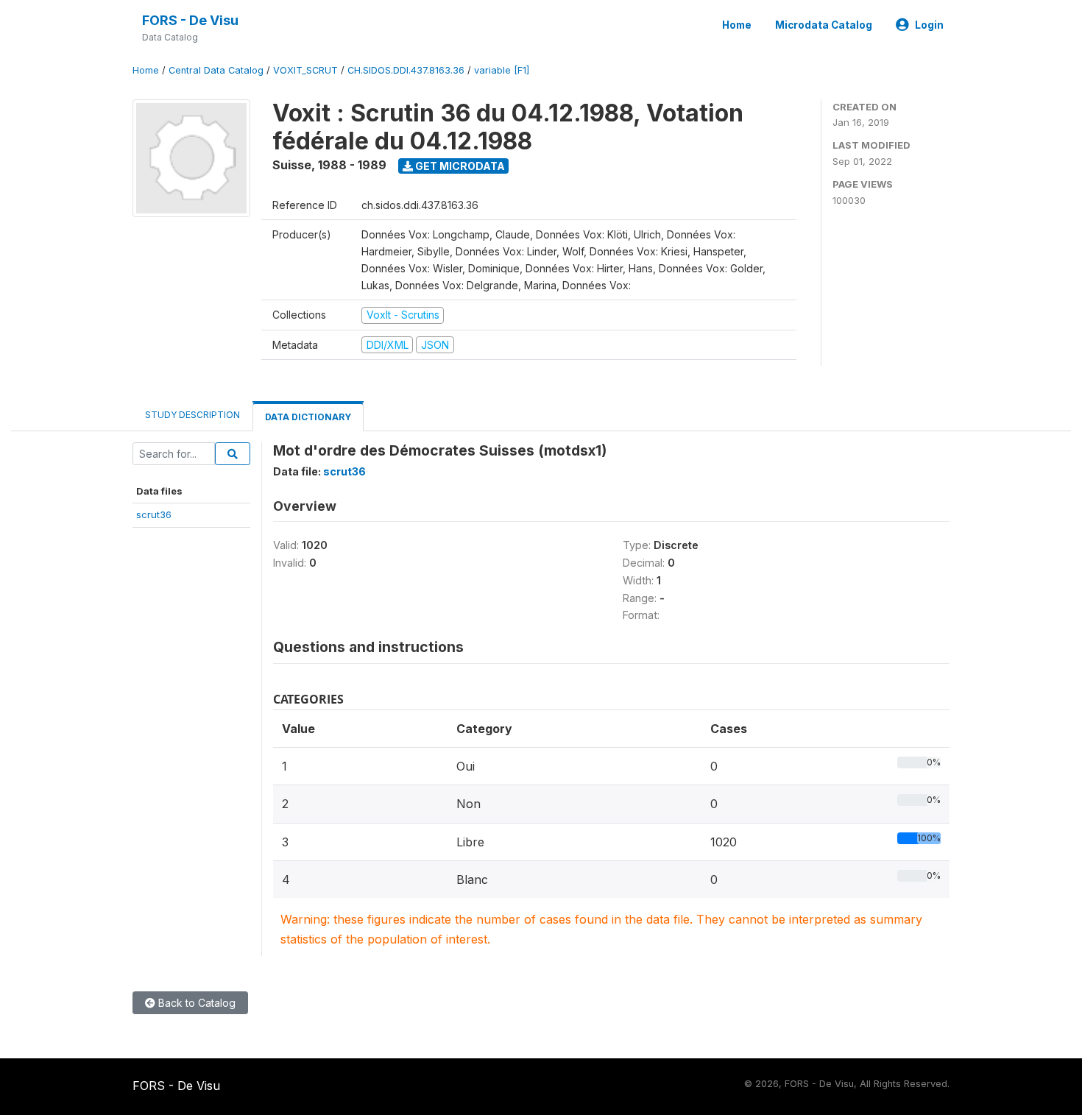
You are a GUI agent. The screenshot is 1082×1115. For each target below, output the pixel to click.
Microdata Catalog (823, 25)
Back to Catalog (195, 1003)
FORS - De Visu (190, 20)
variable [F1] (501, 70)
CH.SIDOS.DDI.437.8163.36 (405, 70)
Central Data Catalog (216, 70)
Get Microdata (459, 166)
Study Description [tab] (192, 414)
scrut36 (154, 514)
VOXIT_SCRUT (305, 70)
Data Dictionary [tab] (308, 416)
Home (737, 25)
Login (929, 25)
